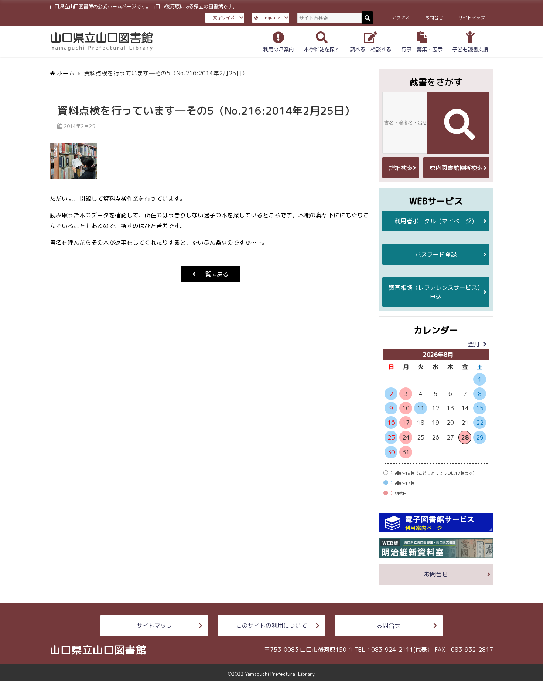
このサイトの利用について (271, 625)
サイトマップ (471, 17)
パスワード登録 (436, 254)
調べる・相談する (370, 49)
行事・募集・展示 (422, 49)
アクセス (401, 17)
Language (270, 17)
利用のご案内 (278, 49)
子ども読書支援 (470, 49)
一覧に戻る (214, 274)
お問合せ (434, 17)
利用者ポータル (436, 221)
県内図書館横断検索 (456, 168)
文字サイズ (224, 17)
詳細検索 (401, 168)
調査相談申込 (436, 292)
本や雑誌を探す (322, 49)
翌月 (474, 344)
